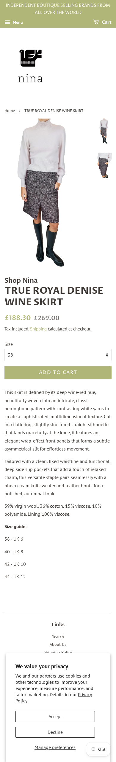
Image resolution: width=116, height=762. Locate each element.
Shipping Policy (58, 652)
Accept (55, 716)
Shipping (38, 329)
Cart (106, 22)
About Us (58, 644)
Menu (17, 22)
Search (58, 636)
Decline (55, 732)
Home (9, 111)
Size (8, 344)
